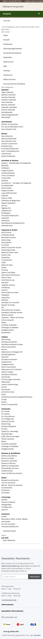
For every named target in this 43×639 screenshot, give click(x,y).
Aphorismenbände (8, 138)
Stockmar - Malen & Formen (12, 317)
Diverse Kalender (8, 110)
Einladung (5, 287)
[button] (8, 604)
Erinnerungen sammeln (10, 379)
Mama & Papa (7, 265)
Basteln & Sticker (8, 305)
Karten (4, 387)
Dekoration (5, 382)
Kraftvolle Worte (7, 235)
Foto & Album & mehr (10, 292)
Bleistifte (4, 165)
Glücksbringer (7, 434)
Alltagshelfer (6, 504)
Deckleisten (8, 44)
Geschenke (5, 377)
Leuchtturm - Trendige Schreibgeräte (16, 183)
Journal (4, 205)
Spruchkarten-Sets (8, 129)
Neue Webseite (8, 540)
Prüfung (4, 270)
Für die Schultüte (8, 524)
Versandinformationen (12, 53)
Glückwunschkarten (9, 342)
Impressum (7, 75)
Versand (37, 635)
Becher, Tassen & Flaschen (11, 485)
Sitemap (6, 70)
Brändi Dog (5, 424)
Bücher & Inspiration (9, 124)
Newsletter (7, 57)
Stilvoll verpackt (7, 439)
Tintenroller (6, 178)
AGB (5, 66)
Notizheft (5, 218)
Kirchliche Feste (7, 392)
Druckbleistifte (7, 185)
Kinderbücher (7, 146)
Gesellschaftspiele (8, 426)
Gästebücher (6, 210)
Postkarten (5, 257)
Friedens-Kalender (8, 100)
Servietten (5, 493)
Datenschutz (8, 62)
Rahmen (4, 300)
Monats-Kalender (8, 105)
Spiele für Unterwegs (9, 431)
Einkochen (5, 490)
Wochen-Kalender (8, 95)
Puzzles (4, 429)
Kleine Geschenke (8, 347)
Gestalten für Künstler (10, 302)
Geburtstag (5, 240)
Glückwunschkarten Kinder (12, 344)
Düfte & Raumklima (9, 456)
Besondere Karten (8, 237)
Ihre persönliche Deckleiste (14, 84)
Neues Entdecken (8, 156)
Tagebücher (6, 208)
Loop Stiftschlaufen (9, 193)
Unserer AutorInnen (9, 143)
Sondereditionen (8, 173)
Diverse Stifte (6, 198)
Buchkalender (7, 112)
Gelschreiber (6, 188)
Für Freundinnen (8, 416)
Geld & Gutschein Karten (11, 247)
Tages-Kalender (7, 92)
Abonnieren (35, 577)
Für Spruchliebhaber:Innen (12, 127)
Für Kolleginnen (7, 419)
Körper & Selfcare (8, 463)
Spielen (4, 499)
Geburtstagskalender (9, 115)
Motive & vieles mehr (9, 252)
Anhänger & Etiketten (10, 327)
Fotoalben (5, 295)
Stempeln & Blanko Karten (11, 312)
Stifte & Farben (7, 315)
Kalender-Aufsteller (9, 107)
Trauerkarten (6, 260)
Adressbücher (7, 225)
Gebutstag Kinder (8, 250)
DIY (2, 307)
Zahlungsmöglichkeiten (12, 48)
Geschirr (4, 509)
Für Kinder (5, 411)
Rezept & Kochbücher (10, 480)
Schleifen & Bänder (9, 325)
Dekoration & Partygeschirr (12, 352)
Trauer (4, 399)
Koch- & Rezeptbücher (10, 151)
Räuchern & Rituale (9, 461)
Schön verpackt (7, 320)
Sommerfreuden (9, 531)
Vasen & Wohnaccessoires (11, 473)
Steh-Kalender (7, 102)
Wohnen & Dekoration (10, 466)
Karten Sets (6, 255)
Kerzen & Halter (7, 458)
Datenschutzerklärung (10, 566)
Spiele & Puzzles (7, 421)
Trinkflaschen (6, 507)
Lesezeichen (6, 153)
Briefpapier (6, 213)
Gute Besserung (7, 280)
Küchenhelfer (6, 488)
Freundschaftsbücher (10, 148)
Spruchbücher (7, 136)
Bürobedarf (6, 332)
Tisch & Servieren (8, 483)
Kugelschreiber (7, 170)
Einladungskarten (8, 354)
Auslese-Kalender (8, 97)
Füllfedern (5, 168)
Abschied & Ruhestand (10, 275)
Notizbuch (5, 220)
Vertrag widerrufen (11, 631)
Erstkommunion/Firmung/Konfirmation (16, 397)
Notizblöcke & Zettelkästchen (13, 223)
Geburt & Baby (7, 372)
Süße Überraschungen (10, 436)
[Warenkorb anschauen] (38, 7)
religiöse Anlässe (8, 285)
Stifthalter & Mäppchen (10, 200)
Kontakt (6, 40)
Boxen (3, 322)
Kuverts (4, 290)
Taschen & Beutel (8, 502)
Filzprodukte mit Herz (10, 468)
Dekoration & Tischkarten (11, 369)
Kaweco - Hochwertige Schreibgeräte (16, 163)
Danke (3, 267)
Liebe (3, 262)
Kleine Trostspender (9, 404)
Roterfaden (5, 117)
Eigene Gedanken (8, 203)
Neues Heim (6, 277)
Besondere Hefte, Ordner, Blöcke (14, 519)
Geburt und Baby (8, 272)
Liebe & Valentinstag (9, 384)
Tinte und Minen (8, 175)
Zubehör (4, 180)
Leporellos (5, 297)
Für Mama (5, 414)
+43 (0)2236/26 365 (8, 600)
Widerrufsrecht (9, 79)
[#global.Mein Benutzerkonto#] (30, 7)
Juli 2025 (4, 538)
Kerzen (4, 349)
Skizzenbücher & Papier (10, 310)
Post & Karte (6, 232)
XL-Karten (5, 245)
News (5, 35)
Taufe (3, 394)
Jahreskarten (6, 242)
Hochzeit (4, 282)
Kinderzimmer (7, 471)
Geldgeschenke (7, 330)
